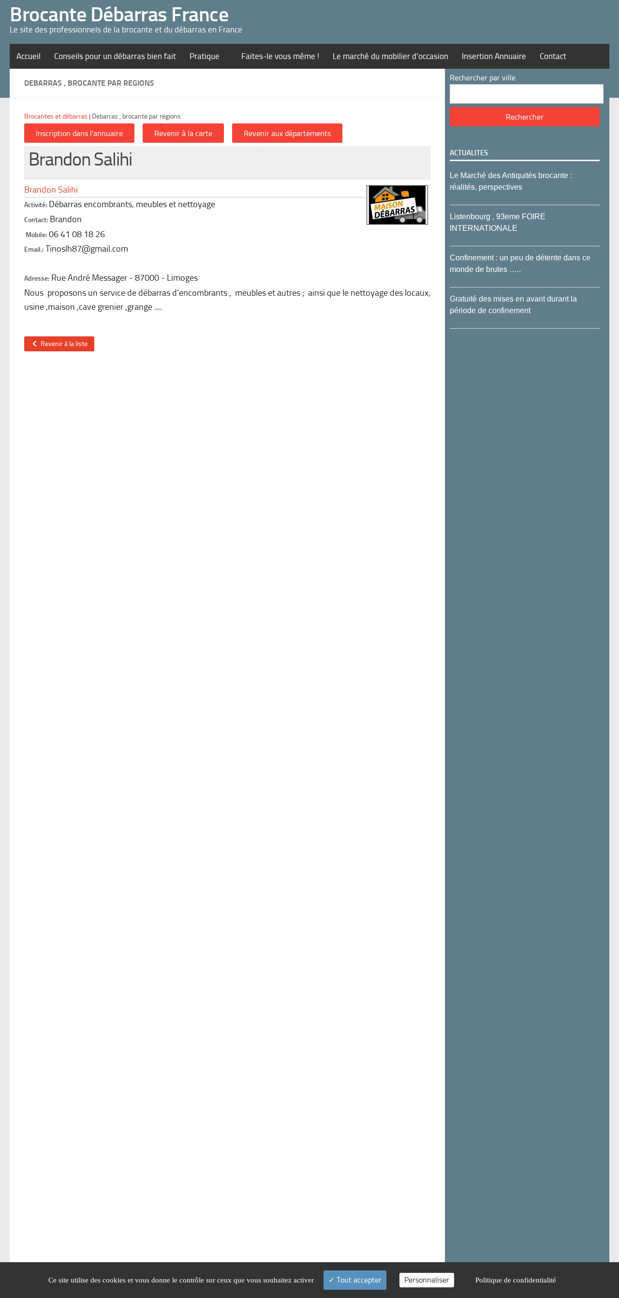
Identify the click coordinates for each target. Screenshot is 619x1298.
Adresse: (36, 278)
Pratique (205, 56)
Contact (553, 56)
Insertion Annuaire (494, 56)
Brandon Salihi (51, 189)
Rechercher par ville (483, 77)
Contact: (36, 220)
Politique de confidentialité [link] (515, 1280)
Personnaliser (426, 1279)
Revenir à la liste (63, 344)
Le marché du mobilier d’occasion (390, 56)
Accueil (28, 56)
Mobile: (36, 235)
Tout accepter (358, 1279)
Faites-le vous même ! (280, 56)
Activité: (35, 205)
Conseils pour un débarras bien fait (115, 56)
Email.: (34, 249)
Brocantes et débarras (56, 116)
